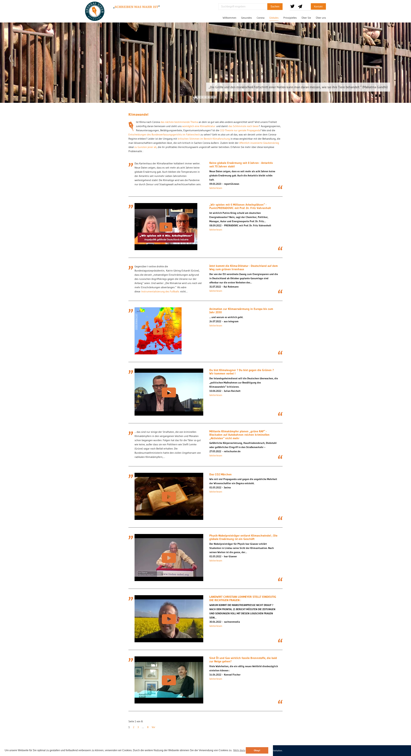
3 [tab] (202, 97)
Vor (153, 727)
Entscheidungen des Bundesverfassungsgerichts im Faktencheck (164, 134)
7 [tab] (215, 97)
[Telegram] (300, 5)
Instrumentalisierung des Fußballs (160, 291)
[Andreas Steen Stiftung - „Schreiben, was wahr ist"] (94, 11)
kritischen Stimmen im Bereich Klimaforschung (204, 138)
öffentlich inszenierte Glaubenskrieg (259, 142)
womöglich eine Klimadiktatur (198, 126)
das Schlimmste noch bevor (243, 126)
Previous (9, 59)
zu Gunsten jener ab (145, 147)
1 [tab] (196, 97)
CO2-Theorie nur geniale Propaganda (240, 130)
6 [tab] (212, 97)
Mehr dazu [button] (239, 750)
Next (401, 59)
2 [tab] (199, 97)
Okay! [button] (257, 750)
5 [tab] (209, 97)
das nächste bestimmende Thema (179, 122)
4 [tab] (205, 97)
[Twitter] (292, 5)
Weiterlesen (215, 188)
